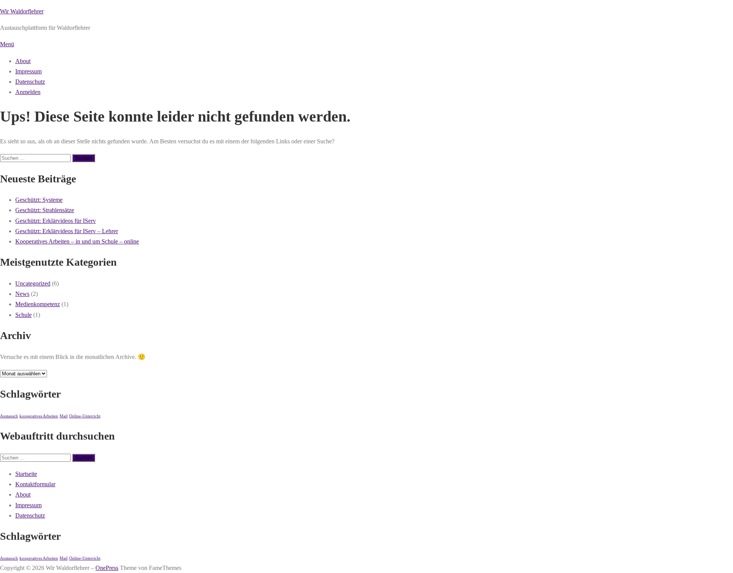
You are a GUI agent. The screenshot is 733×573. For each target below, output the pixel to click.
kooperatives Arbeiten (38, 416)
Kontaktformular (35, 484)
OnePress (106, 568)
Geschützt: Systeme (39, 199)
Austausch (9, 416)
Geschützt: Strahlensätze (44, 210)
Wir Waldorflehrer (22, 11)
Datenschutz (30, 81)
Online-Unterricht (84, 416)
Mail (64, 416)
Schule (23, 315)
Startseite (26, 474)
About (23, 61)
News (22, 294)
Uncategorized (32, 283)
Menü (7, 44)
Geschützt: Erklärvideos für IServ (55, 221)
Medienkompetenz (37, 304)
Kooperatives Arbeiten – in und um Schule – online (77, 241)
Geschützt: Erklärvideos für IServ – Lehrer (66, 231)
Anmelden (27, 92)
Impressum (28, 71)
